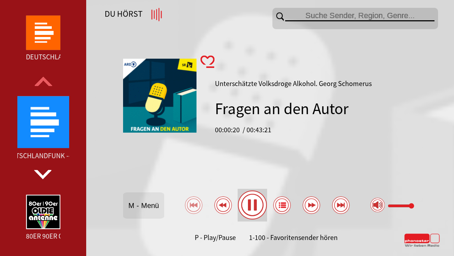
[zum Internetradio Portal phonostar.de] (422, 245)
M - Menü (143, 205)
